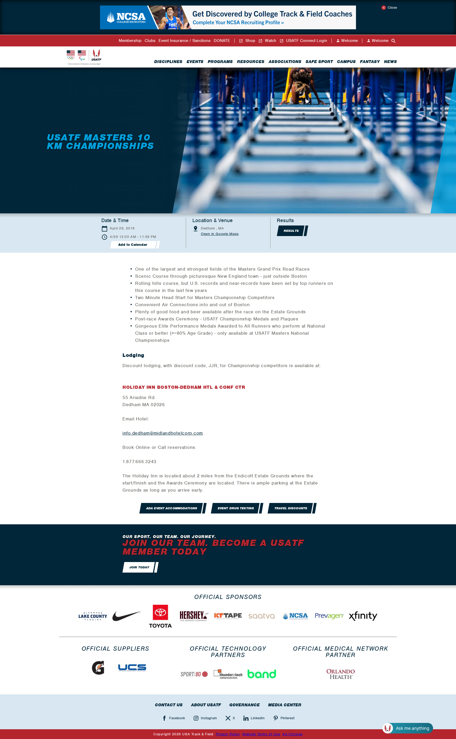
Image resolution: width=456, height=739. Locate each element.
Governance (244, 705)
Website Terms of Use (261, 734)
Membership (130, 41)
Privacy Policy (228, 734)
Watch (270, 41)
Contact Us (169, 705)
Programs (220, 61)
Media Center (284, 705)
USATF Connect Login (306, 41)
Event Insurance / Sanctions (185, 41)
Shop (249, 41)
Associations (285, 61)
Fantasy (370, 61)
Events (195, 61)
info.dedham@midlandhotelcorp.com (162, 433)
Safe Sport (319, 61)
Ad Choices (292, 734)
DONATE (222, 41)
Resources (250, 61)
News (390, 61)
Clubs (150, 41)
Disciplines (168, 61)
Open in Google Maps (220, 234)
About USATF (206, 705)
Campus (346, 61)
